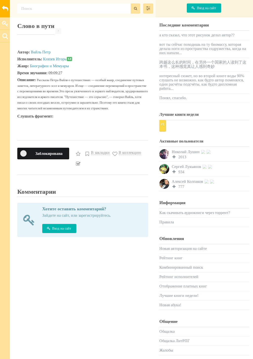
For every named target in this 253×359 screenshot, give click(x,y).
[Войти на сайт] (5, 23)
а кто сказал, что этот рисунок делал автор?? (196, 35)
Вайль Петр (41, 52)
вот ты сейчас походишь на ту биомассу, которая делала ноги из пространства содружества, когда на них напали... (202, 48)
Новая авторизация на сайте (183, 248)
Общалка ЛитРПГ (174, 341)
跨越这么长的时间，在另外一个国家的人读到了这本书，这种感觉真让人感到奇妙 (202, 64)
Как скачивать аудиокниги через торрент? (194, 213)
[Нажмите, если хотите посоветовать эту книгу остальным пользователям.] (78, 153)
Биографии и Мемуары (49, 66)
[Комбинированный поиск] (148, 8)
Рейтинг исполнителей (178, 277)
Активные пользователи (181, 141)
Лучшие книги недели (179, 114)
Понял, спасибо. (173, 98)
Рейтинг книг (171, 258)
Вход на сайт (61, 228)
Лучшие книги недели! (178, 295)
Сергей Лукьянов (187, 167)
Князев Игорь (57, 59)
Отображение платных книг (183, 286)
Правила (166, 222)
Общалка (167, 331)
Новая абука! (170, 305)
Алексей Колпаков (188, 181)
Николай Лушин (186, 152)
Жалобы (166, 350)
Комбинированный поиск (181, 267)
